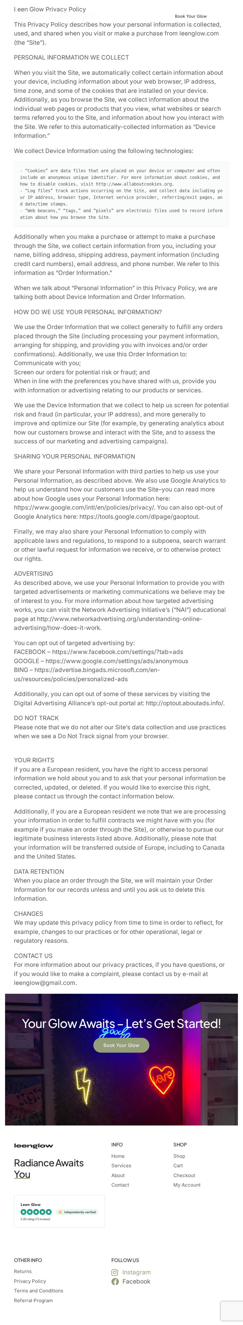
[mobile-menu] (223, 16)
